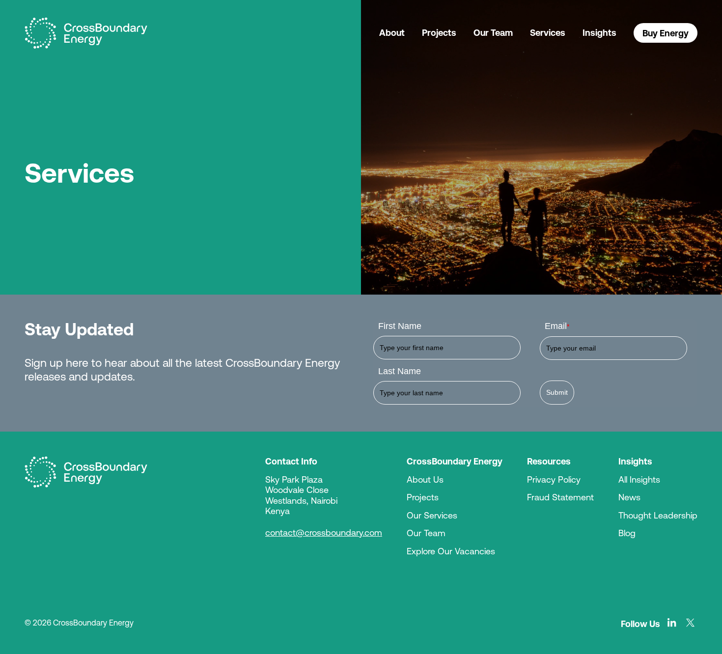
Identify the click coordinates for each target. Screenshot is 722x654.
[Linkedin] (672, 622)
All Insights (639, 479)
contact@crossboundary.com (323, 532)
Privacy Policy (554, 479)
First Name (399, 326)
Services (547, 32)
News (629, 497)
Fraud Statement (560, 497)
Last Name (399, 371)
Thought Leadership (657, 515)
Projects (439, 32)
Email (557, 326)
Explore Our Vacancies (451, 551)
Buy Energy (665, 33)
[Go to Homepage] (86, 472)
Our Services (432, 515)
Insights (599, 32)
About (392, 32)
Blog (627, 533)
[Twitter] (690, 622)
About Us (425, 479)
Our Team (493, 32)
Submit (557, 392)
